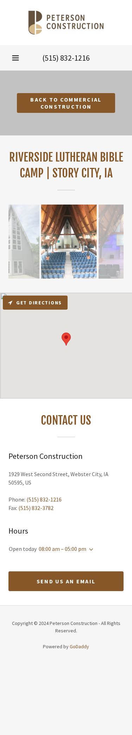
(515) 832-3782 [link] (36, 507)
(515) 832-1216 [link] (66, 58)
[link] (66, 22)
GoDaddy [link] (79, 646)
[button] (15, 58)
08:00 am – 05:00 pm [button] (62, 548)
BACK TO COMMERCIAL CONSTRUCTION (65, 103)
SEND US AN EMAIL (66, 581)
